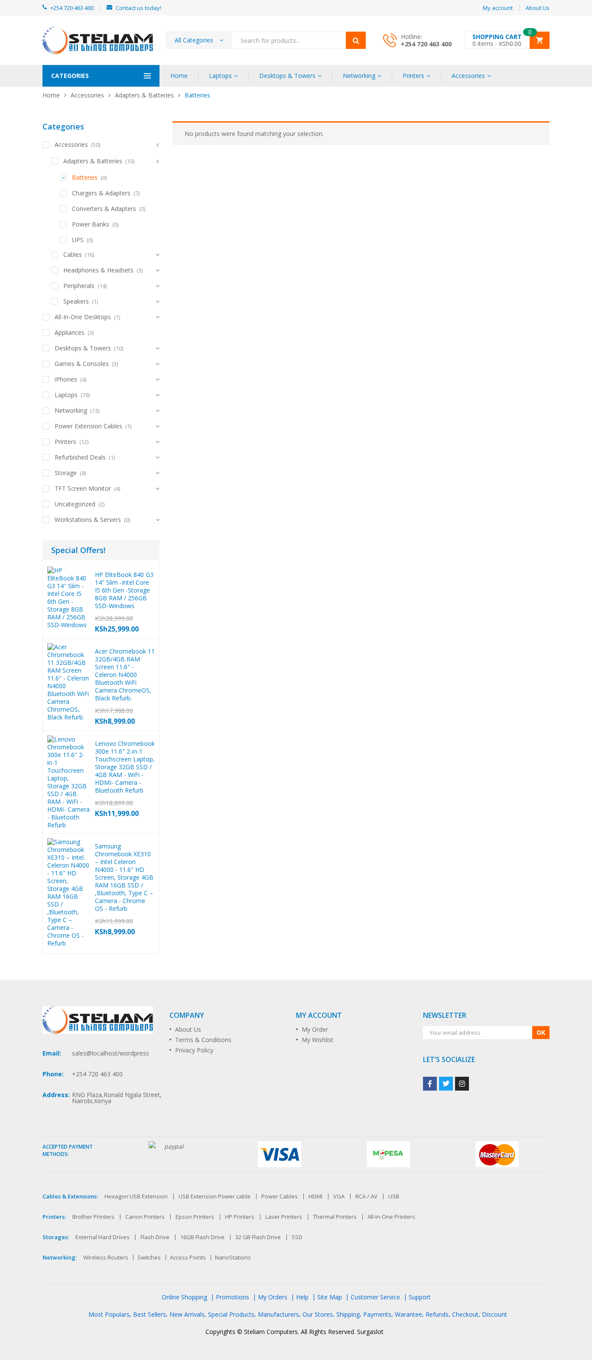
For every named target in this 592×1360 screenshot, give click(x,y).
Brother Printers (93, 1217)
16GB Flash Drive (202, 1237)
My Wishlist (317, 1040)
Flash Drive (154, 1237)
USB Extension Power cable (214, 1196)
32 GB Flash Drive (258, 1237)
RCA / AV (366, 1196)
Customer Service (375, 1297)
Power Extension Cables (88, 426)
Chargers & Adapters (101, 193)
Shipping (348, 1314)
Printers (413, 75)
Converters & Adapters (104, 208)
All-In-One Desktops (83, 317)
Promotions (232, 1297)
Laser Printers (283, 1217)
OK (541, 1032)
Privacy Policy (194, 1050)
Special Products (231, 1314)
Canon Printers (145, 1217)
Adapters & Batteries (144, 95)
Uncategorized (75, 504)
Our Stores (318, 1314)
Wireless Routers (105, 1257)
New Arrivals (187, 1314)
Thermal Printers (335, 1217)
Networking (359, 75)
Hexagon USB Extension (136, 1196)
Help (302, 1297)
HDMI (315, 1196)
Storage (66, 473)
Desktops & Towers (287, 75)
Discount (494, 1314)
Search (356, 40)
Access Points (188, 1257)
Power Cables (279, 1196)
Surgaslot (370, 1332)
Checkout (465, 1314)
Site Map (329, 1297)
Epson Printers (195, 1217)
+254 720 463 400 (426, 44)
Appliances (70, 332)
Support (420, 1297)
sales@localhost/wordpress (110, 1053)
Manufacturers (278, 1314)
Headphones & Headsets (98, 270)
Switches (149, 1257)
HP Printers (239, 1217)
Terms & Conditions (203, 1040)
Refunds (437, 1314)
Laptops (220, 75)
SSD (297, 1237)
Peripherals (78, 286)
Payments (377, 1314)
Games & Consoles (82, 363)
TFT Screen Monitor (83, 488)
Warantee (408, 1314)
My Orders (272, 1297)
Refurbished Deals (80, 457)
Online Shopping (184, 1297)
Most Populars (109, 1314)
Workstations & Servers (88, 519)
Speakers (76, 301)
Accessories (468, 75)
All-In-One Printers (391, 1217)
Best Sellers (149, 1314)
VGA (339, 1196)
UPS (78, 240)
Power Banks (90, 224)
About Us (188, 1029)
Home (179, 75)
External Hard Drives (102, 1237)
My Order (315, 1029)
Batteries (85, 177)
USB (393, 1196)
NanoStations (233, 1257)
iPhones (66, 379)
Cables (72, 254)
